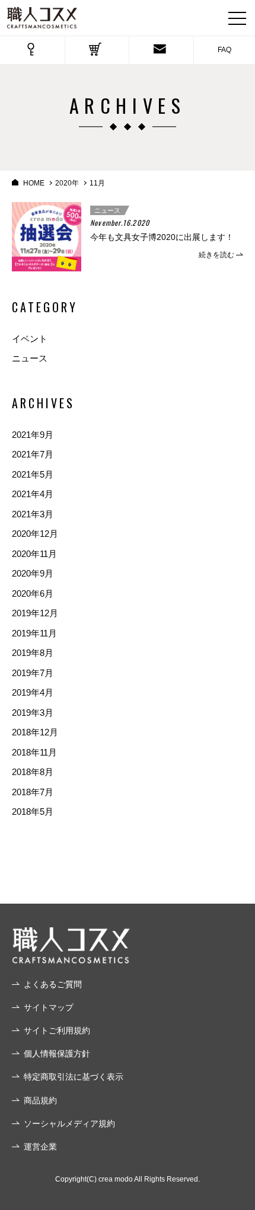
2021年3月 (32, 514)
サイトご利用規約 (57, 1030)
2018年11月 (34, 752)
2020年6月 (32, 593)
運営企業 (40, 1146)
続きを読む (216, 255)
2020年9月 (32, 573)
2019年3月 (32, 713)
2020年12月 (35, 534)
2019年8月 (32, 653)
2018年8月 (32, 772)
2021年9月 (32, 435)
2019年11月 (34, 633)
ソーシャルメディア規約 (69, 1123)
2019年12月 (35, 613)
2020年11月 (34, 554)
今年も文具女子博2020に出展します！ (162, 237)
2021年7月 (32, 454)
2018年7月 (32, 792)
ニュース (107, 210)
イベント (29, 339)
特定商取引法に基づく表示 (73, 1076)
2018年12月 (35, 732)
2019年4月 (32, 692)
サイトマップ (49, 1007)
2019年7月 (32, 673)
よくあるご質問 (53, 984)
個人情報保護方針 (57, 1053)
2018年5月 (32, 811)
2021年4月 (32, 494)
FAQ (224, 50)
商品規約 (40, 1100)
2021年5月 (32, 474)
